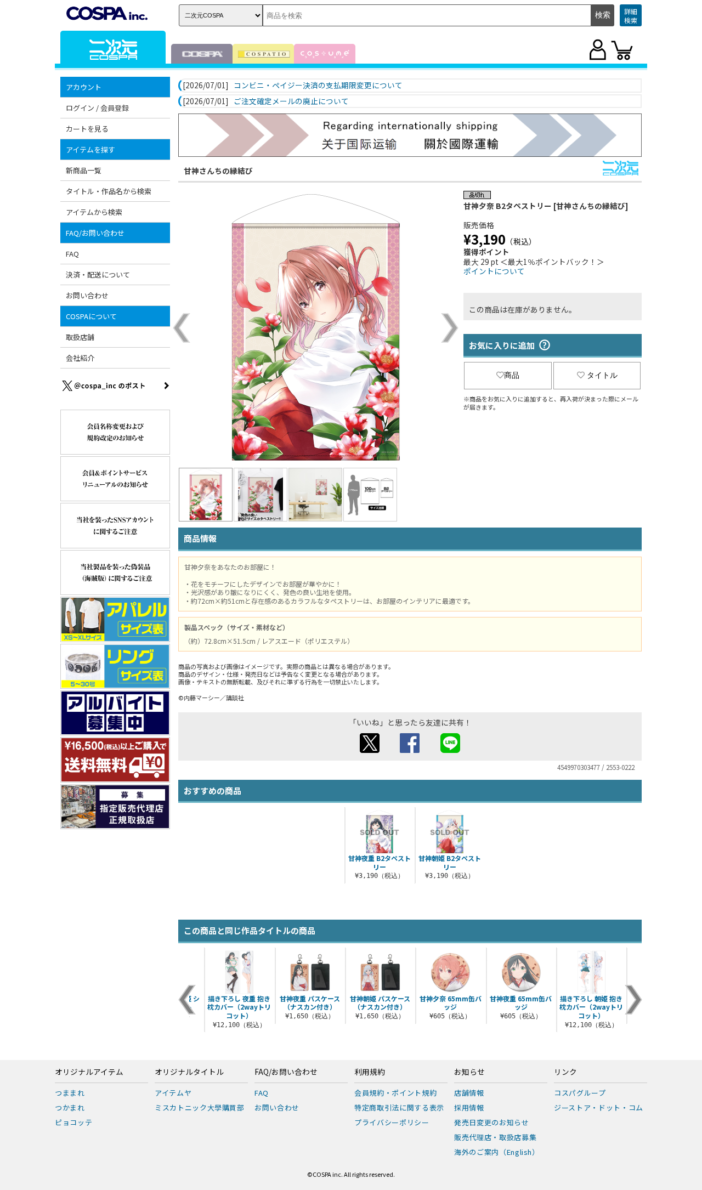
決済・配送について (98, 274)
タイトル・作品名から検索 (108, 191)
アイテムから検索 (94, 212)
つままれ (70, 1092)
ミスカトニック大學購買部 (200, 1107)
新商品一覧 (83, 170)
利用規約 (369, 1072)
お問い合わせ (87, 295)
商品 (511, 375)
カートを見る (87, 128)
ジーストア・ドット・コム (598, 1107)
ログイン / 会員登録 (97, 108)
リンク (565, 1072)
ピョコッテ (73, 1122)
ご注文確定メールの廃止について (291, 101)
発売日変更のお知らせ (491, 1122)
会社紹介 (80, 358)
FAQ (72, 253)
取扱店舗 (80, 337)
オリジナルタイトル (189, 1072)
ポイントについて (494, 270)
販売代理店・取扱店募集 (495, 1137)
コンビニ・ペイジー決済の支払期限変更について (318, 85)
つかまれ (70, 1107)
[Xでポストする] (370, 749)
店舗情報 (469, 1092)
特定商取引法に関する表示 (399, 1107)
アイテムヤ (173, 1092)
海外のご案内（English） (497, 1152)
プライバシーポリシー (391, 1122)
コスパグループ (580, 1092)
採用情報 (469, 1107)
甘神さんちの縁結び (218, 170)
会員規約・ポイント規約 (395, 1092)
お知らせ (469, 1072)
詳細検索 (630, 16)
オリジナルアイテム (89, 1072)
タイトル (602, 375)
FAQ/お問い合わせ (286, 1072)
